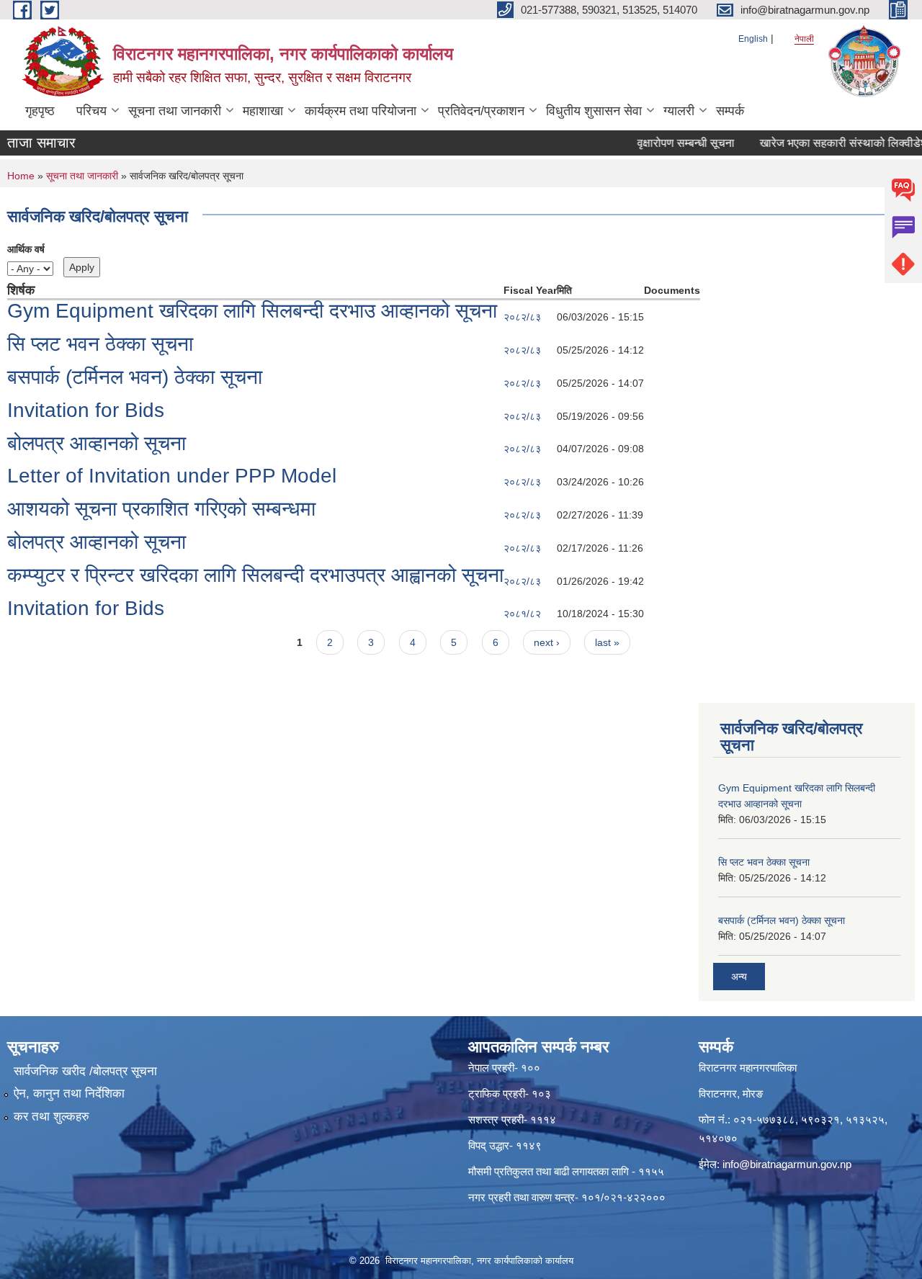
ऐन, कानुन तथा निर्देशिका (69, 1093)
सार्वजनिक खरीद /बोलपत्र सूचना (85, 1071)
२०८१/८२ (522, 613)
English (753, 39)
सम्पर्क (730, 111)
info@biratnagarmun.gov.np (786, 1164)
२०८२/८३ (522, 317)
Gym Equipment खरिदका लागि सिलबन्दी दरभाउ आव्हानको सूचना (252, 311)
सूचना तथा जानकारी (174, 111)
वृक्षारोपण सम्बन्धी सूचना (671, 143)
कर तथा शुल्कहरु (51, 1116)
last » (607, 642)
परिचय (91, 111)
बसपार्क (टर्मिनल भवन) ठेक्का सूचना (134, 377)
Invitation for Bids (85, 410)
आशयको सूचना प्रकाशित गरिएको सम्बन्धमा (161, 509)
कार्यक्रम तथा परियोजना (360, 111)
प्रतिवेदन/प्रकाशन (481, 111)
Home (21, 175)
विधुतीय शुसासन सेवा (594, 111)
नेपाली (804, 39)
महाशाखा (263, 111)
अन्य (739, 976)
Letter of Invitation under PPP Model (171, 476)
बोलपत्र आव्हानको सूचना (96, 443)
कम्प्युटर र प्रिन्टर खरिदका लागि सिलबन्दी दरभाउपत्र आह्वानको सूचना (255, 575)
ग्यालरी (678, 111)
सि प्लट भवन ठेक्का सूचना (100, 344)
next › (547, 642)
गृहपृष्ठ (40, 111)
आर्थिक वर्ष (26, 249)
